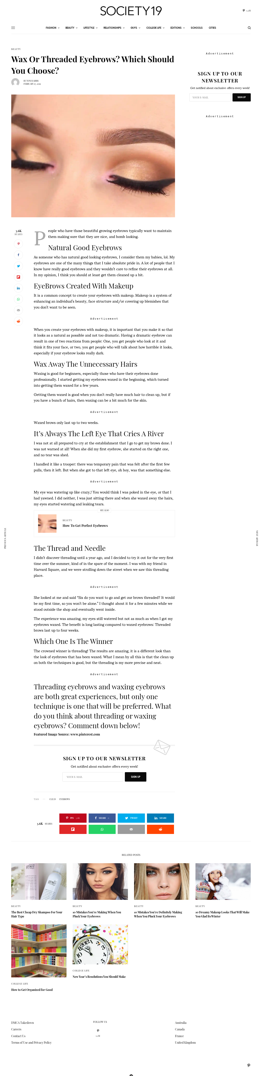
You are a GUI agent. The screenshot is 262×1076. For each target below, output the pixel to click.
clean (52, 799)
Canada (180, 1029)
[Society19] (131, 11)
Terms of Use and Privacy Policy (31, 1042)
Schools (197, 27)
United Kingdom (185, 1042)
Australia (180, 1023)
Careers (16, 1029)
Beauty (16, 49)
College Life (19, 983)
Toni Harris (32, 80)
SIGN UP (135, 777)
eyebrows (64, 799)
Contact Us (18, 1036)
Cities (212, 27)
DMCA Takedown (22, 1023)
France (179, 1036)
